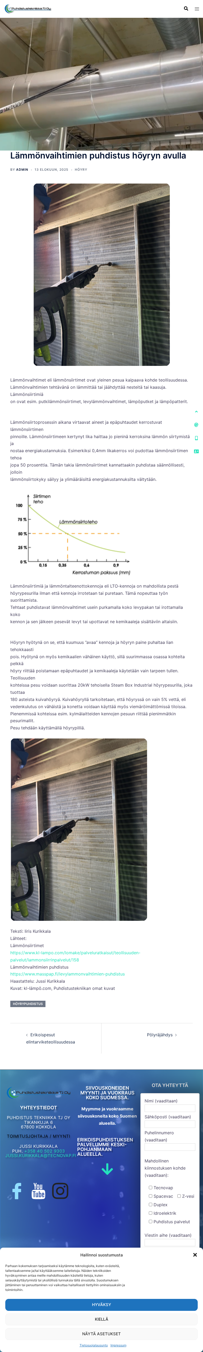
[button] (195, 1254)
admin (22, 170)
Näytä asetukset (101, 1333)
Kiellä (101, 1319)
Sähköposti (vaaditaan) (168, 1116)
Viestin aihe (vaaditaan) (168, 1235)
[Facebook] (17, 1191)
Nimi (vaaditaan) (161, 1100)
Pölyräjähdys (160, 1034)
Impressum (118, 1345)
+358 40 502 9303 (44, 1151)
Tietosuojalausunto (94, 1345)
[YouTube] (38, 1191)
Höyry (81, 170)
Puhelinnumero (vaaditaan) (159, 1136)
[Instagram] (60, 1191)
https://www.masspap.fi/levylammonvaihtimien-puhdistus (67, 974)
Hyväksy (101, 1304)
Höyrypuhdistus (28, 1004)
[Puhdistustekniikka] (28, 8)
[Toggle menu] (197, 8)
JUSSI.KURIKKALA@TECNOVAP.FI (40, 1155)
